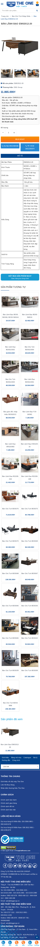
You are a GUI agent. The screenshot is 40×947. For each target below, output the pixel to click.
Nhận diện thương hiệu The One (12, 788)
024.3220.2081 (18, 893)
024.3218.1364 (6, 893)
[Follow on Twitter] (15, 865)
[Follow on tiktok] (35, 865)
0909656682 (5, 920)
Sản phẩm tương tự (13, 287)
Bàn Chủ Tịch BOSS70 (10, 541)
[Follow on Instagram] (10, 865)
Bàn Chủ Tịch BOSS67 (29, 573)
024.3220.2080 (31, 893)
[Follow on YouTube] (30, 865)
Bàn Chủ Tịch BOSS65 (10, 638)
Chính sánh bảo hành (9, 800)
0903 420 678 (12, 895)
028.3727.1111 (9, 912)
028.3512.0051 (21, 912)
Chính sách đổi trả (7, 806)
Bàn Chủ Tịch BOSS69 (29, 541)
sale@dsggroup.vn (12, 901)
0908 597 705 (23, 918)
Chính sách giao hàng (9, 803)
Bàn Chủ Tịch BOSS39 (10, 670)
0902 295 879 (12, 918)
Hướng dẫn (6, 760)
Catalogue (27, 757)
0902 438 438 (10, 898)
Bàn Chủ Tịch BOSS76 (10, 509)
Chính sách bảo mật (8, 810)
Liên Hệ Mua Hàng (7, 785)
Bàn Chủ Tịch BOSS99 (29, 670)
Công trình (16, 760)
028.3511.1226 (6, 915)
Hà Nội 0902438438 (10, 146)
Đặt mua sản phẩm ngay (20, 277)
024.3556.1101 (21, 890)
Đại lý (35, 757)
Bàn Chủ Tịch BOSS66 (10, 606)
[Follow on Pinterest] (20, 865)
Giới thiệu (5, 757)
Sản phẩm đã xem (12, 719)
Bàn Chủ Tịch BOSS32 (29, 638)
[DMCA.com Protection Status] (8, 847)
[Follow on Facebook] (5, 865)
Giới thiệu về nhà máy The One (12, 781)
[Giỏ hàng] (37, 5)
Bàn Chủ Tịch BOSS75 (29, 509)
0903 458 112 (23, 895)
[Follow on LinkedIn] (25, 865)
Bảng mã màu (16, 757)
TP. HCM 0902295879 (30, 147)
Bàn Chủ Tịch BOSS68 (10, 573)
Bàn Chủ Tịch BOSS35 (29, 606)
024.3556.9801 (9, 890)
